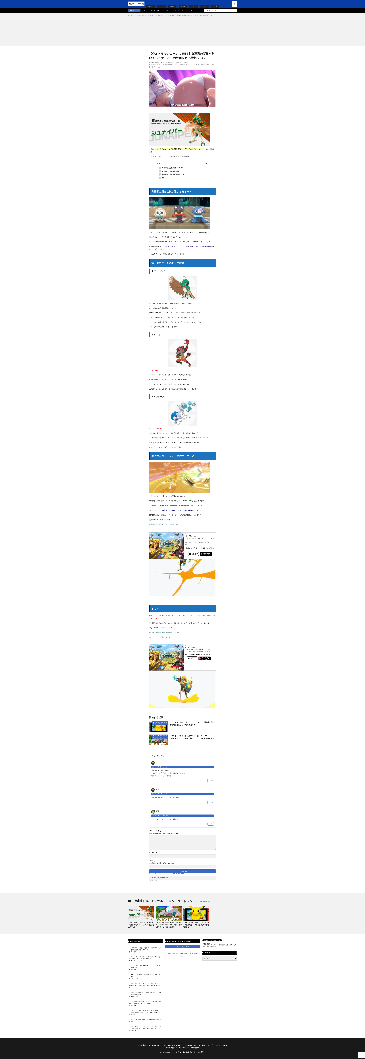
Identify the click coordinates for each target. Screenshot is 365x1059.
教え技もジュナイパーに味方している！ (172, 174)
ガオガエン (208, 64)
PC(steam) (183, 6)
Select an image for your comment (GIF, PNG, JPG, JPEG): (167, 874)
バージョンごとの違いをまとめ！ (160, 637)
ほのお (169, 64)
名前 (153, 852)
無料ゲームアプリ (208, 1045)
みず (172, 64)
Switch (172, 6)
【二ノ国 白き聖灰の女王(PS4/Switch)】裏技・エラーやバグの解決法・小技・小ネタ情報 (145, 1002)
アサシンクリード (180, 10)
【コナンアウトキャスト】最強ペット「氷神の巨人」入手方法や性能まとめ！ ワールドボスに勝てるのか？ (145, 1011)
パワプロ (171, 10)
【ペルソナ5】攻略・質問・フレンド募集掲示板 (143, 1019)
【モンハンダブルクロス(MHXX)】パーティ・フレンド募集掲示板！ (144, 966)
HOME (131, 15)
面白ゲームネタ (221, 1045)
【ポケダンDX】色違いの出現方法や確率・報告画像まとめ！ (144, 975)
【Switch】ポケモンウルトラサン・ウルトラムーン (149, 15)
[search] (235, 10)
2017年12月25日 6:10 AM (160, 815)
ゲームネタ (204, 6)
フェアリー (153, 64)
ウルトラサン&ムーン (179, 64)
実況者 (215, 6)
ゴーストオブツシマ (147, 10)
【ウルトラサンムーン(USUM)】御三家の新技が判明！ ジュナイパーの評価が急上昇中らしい (189, 15)
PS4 (161, 6)
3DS (166, 64)
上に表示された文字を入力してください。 (162, 863)
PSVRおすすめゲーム (192, 1045)
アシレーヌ (202, 64)
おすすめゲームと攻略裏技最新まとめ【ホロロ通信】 (188, 1052)
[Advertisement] (182, 30)
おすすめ (150, 6)
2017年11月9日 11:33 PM (159, 767)
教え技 (197, 64)
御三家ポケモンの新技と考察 (169, 171)
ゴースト (154, 66)
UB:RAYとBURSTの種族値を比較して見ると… (165, 632)
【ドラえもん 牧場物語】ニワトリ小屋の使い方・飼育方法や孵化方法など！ (145, 993)
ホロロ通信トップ (144, 1045)
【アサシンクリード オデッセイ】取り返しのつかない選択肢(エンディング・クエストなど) (145, 958)
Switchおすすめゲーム (175, 1045)
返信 (210, 780)
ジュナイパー (191, 64)
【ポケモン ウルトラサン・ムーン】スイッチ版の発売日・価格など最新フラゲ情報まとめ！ (192, 723)
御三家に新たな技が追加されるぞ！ (171, 168)
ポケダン (189, 10)
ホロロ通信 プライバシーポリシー (177, 1048)
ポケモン (159, 64)
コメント (165, 833)
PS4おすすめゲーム (159, 1045)
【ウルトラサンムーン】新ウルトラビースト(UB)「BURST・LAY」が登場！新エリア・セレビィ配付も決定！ (193, 737)
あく (187, 64)
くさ (163, 64)
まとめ (162, 178)
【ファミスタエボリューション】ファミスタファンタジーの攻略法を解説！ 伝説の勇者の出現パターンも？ (145, 984)
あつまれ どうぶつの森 (161, 10)
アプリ (194, 6)
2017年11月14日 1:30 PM (159, 794)
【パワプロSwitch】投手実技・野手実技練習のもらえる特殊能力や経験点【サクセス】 (145, 949)
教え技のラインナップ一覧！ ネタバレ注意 (163, 524)
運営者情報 (195, 1048)
